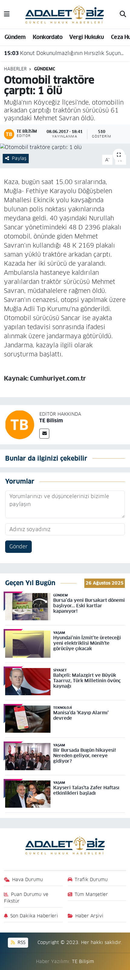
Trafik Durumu (91, 879)
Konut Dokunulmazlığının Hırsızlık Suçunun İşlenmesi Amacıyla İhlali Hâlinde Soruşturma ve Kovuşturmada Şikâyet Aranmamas (65, 53)
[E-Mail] (44, 434)
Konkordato (47, 37)
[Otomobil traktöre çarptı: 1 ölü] (65, 147)
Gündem (15, 37)
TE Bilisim (51, 420)
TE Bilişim (83, 961)
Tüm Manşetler (91, 894)
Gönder (18, 546)
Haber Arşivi (89, 916)
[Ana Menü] (7, 14)
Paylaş (19, 158)
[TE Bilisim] (19, 424)
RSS (20, 942)
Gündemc (44, 69)
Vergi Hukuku (86, 37)
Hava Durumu (27, 879)
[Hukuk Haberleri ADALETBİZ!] (64, 14)
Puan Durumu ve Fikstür (26, 897)
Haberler (15, 69)
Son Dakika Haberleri (34, 916)
